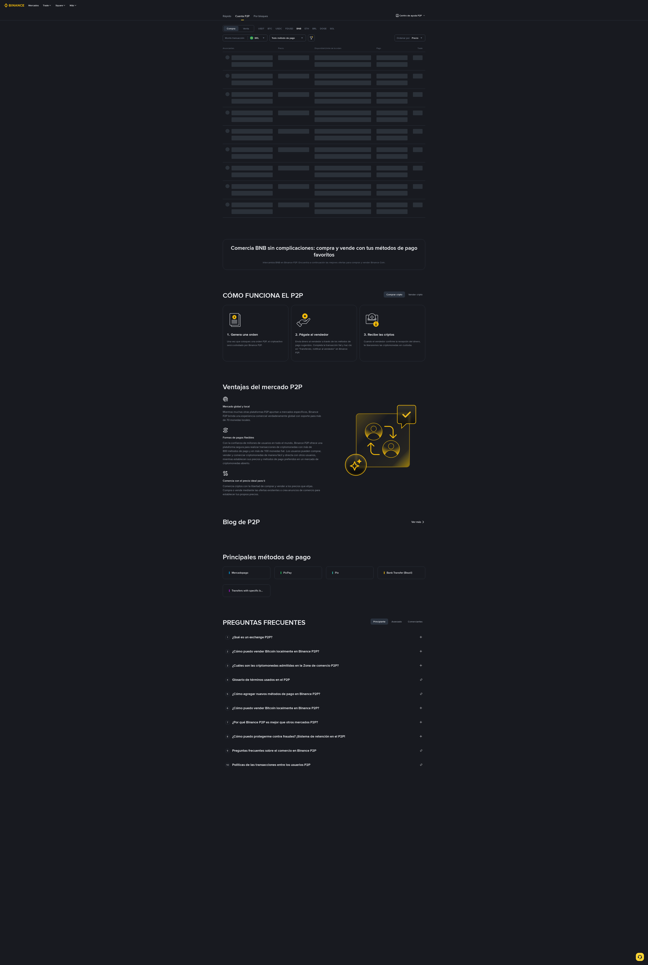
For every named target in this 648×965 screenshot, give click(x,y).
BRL (314, 28)
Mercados (33, 5)
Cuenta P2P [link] (242, 16)
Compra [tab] (231, 28)
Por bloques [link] (261, 16)
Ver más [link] (416, 522)
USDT (261, 28)
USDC (279, 28)
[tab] (227, 16)
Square (59, 5)
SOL (332, 28)
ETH (307, 28)
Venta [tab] (246, 28)
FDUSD (289, 28)
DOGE (323, 28)
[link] (246, 573)
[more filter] (311, 38)
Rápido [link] (227, 16)
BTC (270, 28)
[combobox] (257, 38)
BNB (298, 28)
